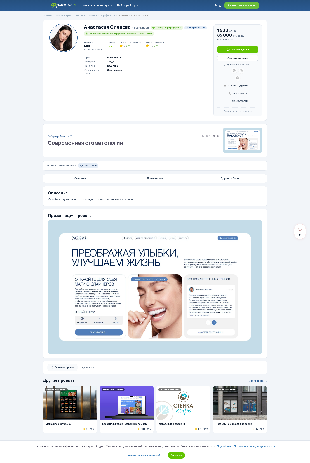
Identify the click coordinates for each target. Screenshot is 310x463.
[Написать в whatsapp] (241, 71)
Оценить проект (62, 367)
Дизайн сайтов (88, 165)
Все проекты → (258, 380)
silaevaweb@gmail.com (240, 85)
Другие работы (230, 178)
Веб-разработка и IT (60, 136)
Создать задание (237, 58)
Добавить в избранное (239, 64)
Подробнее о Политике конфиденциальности (246, 446)
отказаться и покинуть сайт (144, 455)
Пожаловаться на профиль (238, 111)
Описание (80, 178)
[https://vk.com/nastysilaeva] (238, 78)
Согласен (176, 455)
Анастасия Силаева (107, 27)
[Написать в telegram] (234, 71)
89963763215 (240, 93)
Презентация (155, 178)
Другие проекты (59, 380)
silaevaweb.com (239, 101)
